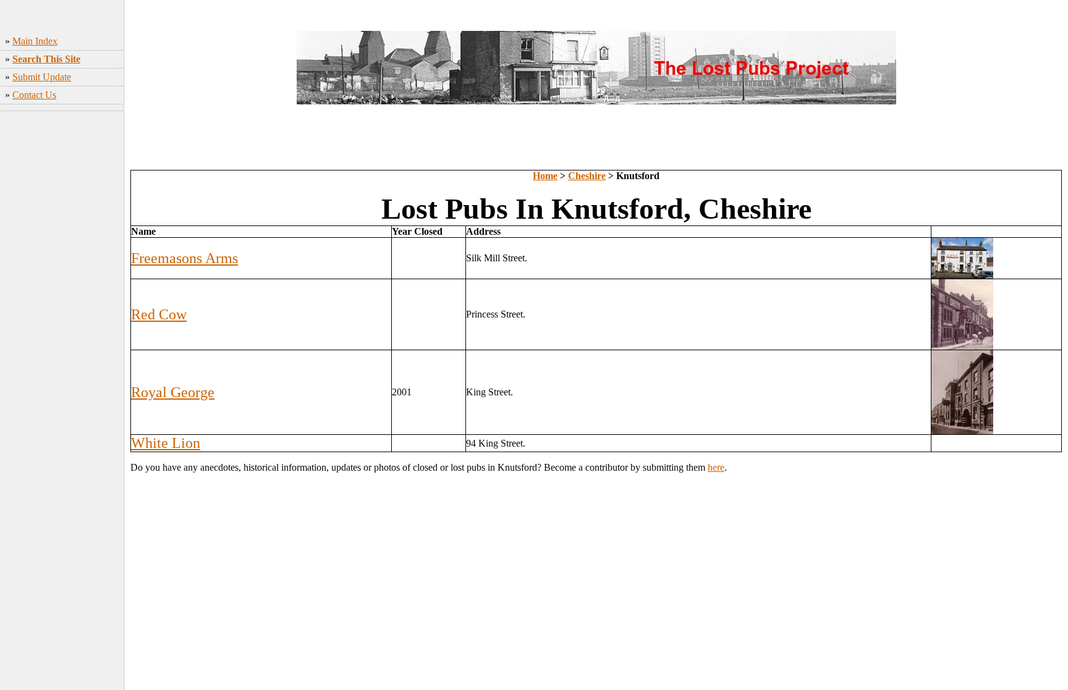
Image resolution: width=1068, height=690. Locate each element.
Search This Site (46, 59)
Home (545, 175)
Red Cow (159, 314)
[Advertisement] (596, 142)
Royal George (172, 392)
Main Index (34, 41)
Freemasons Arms (184, 258)
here (716, 467)
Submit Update (41, 77)
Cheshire (587, 175)
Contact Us (34, 95)
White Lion (165, 443)
